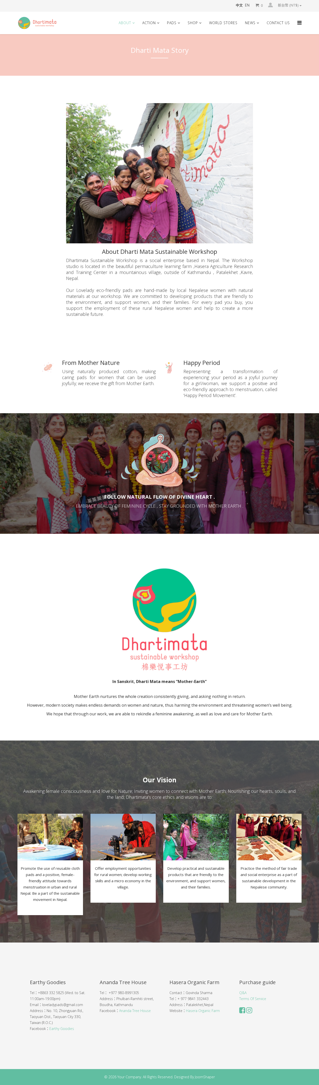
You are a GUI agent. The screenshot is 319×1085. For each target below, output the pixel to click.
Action (149, 22)
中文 (239, 5)
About (125, 22)
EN (247, 5)
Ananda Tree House (135, 1010)
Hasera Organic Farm (203, 1010)
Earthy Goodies (61, 1028)
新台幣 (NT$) (289, 5)
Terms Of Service (252, 998)
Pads (171, 22)
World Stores (223, 22)
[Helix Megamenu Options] (299, 22)
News (250, 22)
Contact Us (278, 22)
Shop (193, 22)
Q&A (242, 992)
